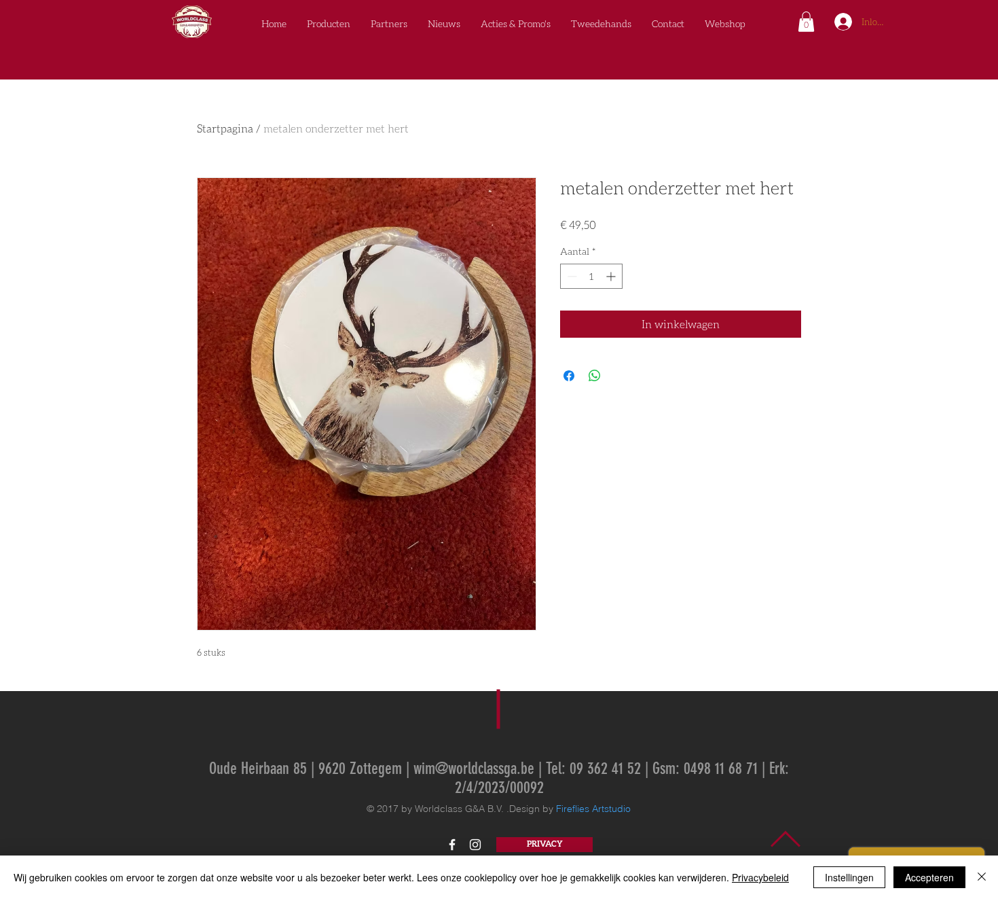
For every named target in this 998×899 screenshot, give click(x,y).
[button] (806, 22)
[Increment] (612, 276)
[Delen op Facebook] (569, 376)
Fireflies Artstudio (593, 809)
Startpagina (225, 128)
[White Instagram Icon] (475, 844)
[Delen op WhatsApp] (595, 376)
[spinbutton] (591, 276)
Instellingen (849, 877)
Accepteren (929, 877)
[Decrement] (570, 276)
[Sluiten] (982, 877)
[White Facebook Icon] (452, 844)
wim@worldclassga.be (473, 768)
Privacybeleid (760, 877)
